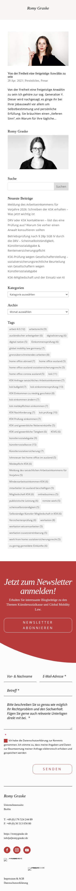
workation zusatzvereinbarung (28, 533)
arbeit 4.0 (17, 329)
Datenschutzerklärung (16, 882)
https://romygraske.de (16, 833)
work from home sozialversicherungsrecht (35, 539)
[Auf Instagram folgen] (16, 850)
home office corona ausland (26, 374)
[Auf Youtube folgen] (27, 850)
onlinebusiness (48, 494)
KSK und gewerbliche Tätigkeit (28, 431)
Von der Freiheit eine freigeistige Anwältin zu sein (37, 75)
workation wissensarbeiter (26, 526)
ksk (52, 374)
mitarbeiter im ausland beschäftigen (31, 488)
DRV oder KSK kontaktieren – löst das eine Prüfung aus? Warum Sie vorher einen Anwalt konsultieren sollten (36, 225)
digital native (18, 342)
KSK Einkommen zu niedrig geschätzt (32, 393)
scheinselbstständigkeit (24, 507)
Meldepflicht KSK (20, 463)
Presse (44, 80)
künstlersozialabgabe (23, 438)
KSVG (56, 431)
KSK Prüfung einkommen (25, 419)
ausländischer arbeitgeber (26, 335)
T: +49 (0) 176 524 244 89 (18, 819)
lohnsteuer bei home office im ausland (32, 457)
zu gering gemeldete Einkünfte (28, 545)
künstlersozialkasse (22, 444)
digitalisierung (56, 335)
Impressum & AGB (14, 878)
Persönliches (32, 80)
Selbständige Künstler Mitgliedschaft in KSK (35, 513)
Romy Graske (38, 8)
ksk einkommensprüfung (46, 387)
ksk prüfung (48, 412)
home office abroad (22, 361)
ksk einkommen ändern (24, 399)
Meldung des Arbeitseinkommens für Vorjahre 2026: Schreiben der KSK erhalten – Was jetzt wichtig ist (38, 209)
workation (47, 520)
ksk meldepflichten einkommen (28, 406)
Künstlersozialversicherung (26, 451)
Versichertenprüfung (22, 520)
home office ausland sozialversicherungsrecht (37, 367)
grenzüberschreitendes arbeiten (29, 354)
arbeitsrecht (38, 329)
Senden (52, 769)
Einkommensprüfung (45, 342)
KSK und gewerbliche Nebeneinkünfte (32, 425)
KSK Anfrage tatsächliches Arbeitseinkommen (36, 380)
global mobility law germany (27, 348)
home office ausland (52, 361)
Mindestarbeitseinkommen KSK (28, 481)
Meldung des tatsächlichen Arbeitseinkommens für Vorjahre (38, 473)
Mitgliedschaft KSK (21, 494)
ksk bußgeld (17, 387)
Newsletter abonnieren (38, 625)
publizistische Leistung (23, 500)
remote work (51, 500)
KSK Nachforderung (22, 412)
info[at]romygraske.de (16, 838)
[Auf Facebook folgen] (7, 850)
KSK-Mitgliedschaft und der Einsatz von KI (36, 277)
